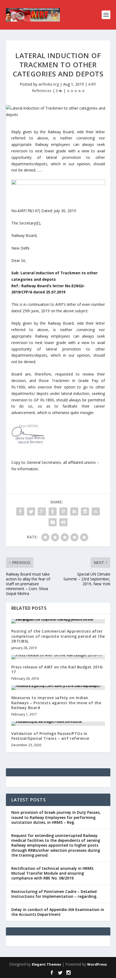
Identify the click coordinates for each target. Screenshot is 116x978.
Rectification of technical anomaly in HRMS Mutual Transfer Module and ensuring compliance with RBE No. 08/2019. (52, 873)
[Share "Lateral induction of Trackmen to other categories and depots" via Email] (52, 522)
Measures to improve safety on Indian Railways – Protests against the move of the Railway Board (56, 702)
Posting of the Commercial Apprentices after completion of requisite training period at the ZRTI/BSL (58, 636)
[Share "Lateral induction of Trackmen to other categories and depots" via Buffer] (85, 511)
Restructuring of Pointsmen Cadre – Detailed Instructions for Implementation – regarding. (54, 894)
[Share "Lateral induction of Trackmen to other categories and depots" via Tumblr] (52, 511)
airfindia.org (48, 84)
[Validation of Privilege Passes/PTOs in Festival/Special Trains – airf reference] (58, 723)
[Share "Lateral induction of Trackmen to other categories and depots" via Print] (63, 522)
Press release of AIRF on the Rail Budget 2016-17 (57, 669)
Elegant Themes (46, 964)
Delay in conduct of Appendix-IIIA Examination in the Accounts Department (57, 912)
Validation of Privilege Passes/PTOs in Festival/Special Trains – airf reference (50, 736)
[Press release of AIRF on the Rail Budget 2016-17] (58, 657)
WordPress (97, 964)
